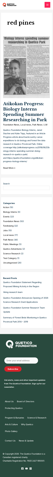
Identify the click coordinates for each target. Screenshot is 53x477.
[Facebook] (22, 468)
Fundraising (8, 225)
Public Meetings (10, 244)
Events (6, 216)
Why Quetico (27, 424)
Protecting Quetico (14, 408)
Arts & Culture (11, 424)
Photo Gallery (11, 431)
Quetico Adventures (12, 249)
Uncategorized (10, 262)
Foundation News (11, 124)
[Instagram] (30, 468)
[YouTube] (26, 468)
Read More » (9, 168)
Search (6, 183)
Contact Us (10, 440)
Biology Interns (10, 212)
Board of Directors (25, 401)
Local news (25, 124)
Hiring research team (13, 292)
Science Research (11, 253)
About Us (9, 401)
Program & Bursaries (14, 417)
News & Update (26, 440)
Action (6, 207)
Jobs (5, 230)
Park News (37, 124)
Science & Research (36, 417)
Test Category (10, 258)
